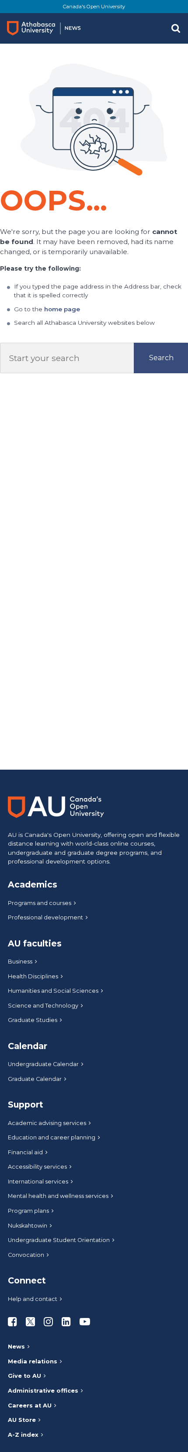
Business (20, 961)
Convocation (26, 1255)
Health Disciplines (33, 976)
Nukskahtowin (27, 1225)
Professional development (45, 917)
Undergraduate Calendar (43, 1064)
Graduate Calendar (35, 1079)
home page (62, 309)
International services (38, 1181)
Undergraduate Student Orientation (59, 1240)
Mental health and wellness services (58, 1196)
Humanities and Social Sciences (53, 990)
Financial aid (25, 1152)
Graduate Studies (32, 1020)
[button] (176, 28)
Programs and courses (39, 903)
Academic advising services (47, 1123)
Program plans (28, 1211)
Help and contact (32, 1299)
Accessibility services (37, 1166)
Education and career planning (51, 1137)
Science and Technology (43, 1005)
